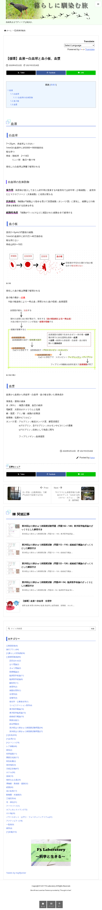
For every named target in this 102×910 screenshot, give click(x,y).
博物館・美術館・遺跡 (17, 783)
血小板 (14, 101)
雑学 (9, 828)
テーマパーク (13, 806)
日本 (13, 735)
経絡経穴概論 (16, 716)
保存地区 (11, 765)
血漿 (13, 104)
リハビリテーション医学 (20, 705)
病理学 (13, 686)
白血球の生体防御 (23, 97)
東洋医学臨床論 (17, 712)
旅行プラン (12, 649)
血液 (10, 90)
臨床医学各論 (16, 675)
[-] (7, 657)
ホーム (9, 30)
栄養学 (13, 698)
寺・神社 (11, 802)
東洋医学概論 (16, 709)
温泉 (9, 776)
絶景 (9, 787)
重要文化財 (12, 757)
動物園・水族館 (13, 794)
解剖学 (13, 683)
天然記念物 (12, 768)
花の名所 (11, 791)
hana (92, 457)
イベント (14, 742)
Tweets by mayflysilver (16, 873)
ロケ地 (10, 813)
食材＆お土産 (13, 779)
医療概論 (14, 671)
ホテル (10, 772)
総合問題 (14, 724)
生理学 (13, 694)
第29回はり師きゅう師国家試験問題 (26, 727)
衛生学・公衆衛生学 (18, 701)
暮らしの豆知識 (17, 653)
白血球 (14, 94)
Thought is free (65, 890)
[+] (7, 653)
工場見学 (11, 798)
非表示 (53, 84)
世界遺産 (11, 753)
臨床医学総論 (16, 679)
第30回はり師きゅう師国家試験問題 (26, 731)
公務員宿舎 (12, 645)
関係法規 (14, 720)
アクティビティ (14, 820)
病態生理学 (15, 690)
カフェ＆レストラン (16, 809)
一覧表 (10, 824)
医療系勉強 (21, 30)
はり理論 (14, 664)
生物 (13, 832)
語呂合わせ (15, 660)
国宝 (9, 750)
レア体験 (11, 746)
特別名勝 (11, 761)
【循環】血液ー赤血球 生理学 (37, 600)
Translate (90, 49)
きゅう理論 (15, 668)
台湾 (12, 738)
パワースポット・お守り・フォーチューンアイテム (29, 817)
